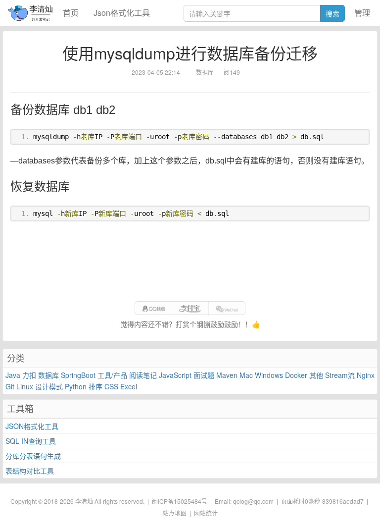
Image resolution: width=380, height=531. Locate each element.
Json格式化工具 (122, 12)
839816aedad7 (343, 501)
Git (9, 386)
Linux (24, 386)
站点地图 (175, 513)
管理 (362, 12)
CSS (111, 386)
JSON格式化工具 (31, 426)
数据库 (48, 375)
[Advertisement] (190, 256)
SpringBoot (78, 375)
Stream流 (340, 375)
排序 (95, 386)
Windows (269, 375)
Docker (296, 375)
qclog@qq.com (253, 501)
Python (76, 386)
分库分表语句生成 (33, 456)
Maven (227, 375)
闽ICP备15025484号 (179, 501)
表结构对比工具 (29, 471)
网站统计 (206, 513)
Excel (128, 386)
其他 (316, 375)
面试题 (203, 375)
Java (12, 375)
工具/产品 (112, 375)
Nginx (366, 375)
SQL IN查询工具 (30, 441)
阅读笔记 (143, 375)
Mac (246, 375)
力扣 (29, 375)
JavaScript (175, 375)
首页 (71, 12)
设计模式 (49, 386)
